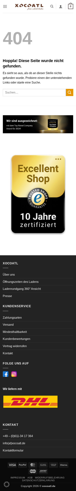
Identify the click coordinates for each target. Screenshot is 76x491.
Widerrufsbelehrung (50, 477)
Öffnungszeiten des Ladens (21, 281)
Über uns (9, 274)
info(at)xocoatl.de (14, 443)
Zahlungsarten (12, 317)
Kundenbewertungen (16, 338)
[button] (5, 6)
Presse (7, 296)
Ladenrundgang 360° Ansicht (22, 288)
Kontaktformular (13, 450)
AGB (29, 477)
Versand (8, 324)
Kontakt (8, 353)
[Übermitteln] (69, 92)
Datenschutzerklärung (38, 480)
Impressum (18, 477)
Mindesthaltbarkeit (15, 331)
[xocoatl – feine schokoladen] (29, 6)
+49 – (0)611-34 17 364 (18, 436)
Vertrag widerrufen (15, 346)
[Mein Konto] (61, 6)
